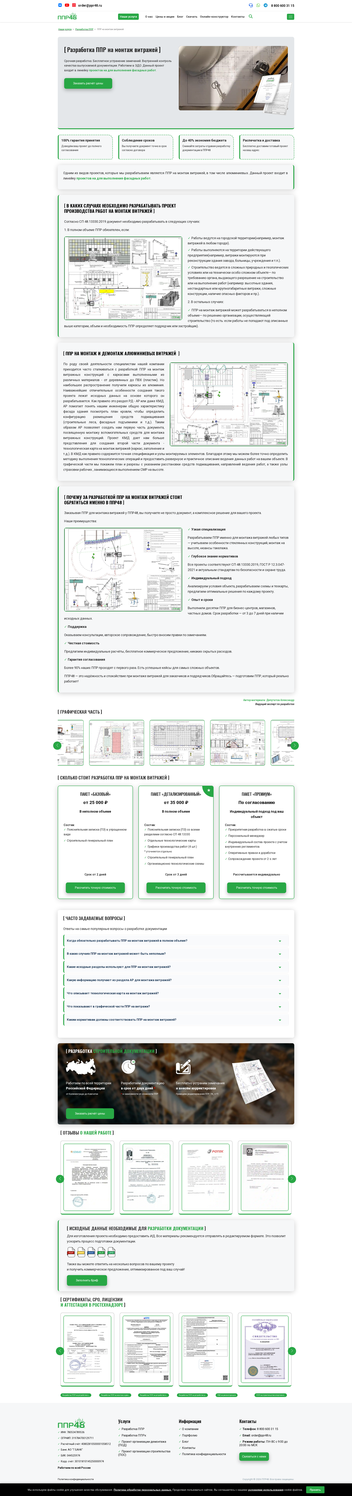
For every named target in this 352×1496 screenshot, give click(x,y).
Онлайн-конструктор (214, 16)
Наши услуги (128, 16)
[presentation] (57, 745)
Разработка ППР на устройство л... (115, 1395)
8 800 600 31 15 (282, 6)
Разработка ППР (133, 1429)
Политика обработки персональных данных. (143, 1489)
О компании (190, 1429)
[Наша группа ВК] (60, 5)
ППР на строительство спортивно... (232, 1395)
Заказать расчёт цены (88, 83)
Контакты (238, 16)
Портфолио (189, 1435)
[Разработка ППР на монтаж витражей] (116, 743)
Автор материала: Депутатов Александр (268, 700)
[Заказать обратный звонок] (251, 6)
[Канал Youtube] (67, 5)
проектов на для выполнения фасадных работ (122, 70)
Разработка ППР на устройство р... (153, 1395)
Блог (180, 16)
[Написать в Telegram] (265, 6)
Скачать (191, 16)
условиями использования (265, 1489)
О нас (149, 16)
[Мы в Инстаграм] (74, 5)
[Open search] (250, 16)
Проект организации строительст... (270, 1395)
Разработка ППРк (134, 1435)
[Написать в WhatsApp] (258, 6)
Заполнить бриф (87, 1280)
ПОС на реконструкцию (188, 1395)
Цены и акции (165, 16)
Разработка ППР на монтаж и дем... (76, 1395)
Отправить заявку (126, 279)
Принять (315, 1489)
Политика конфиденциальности (204, 1454)
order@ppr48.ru (90, 5)
